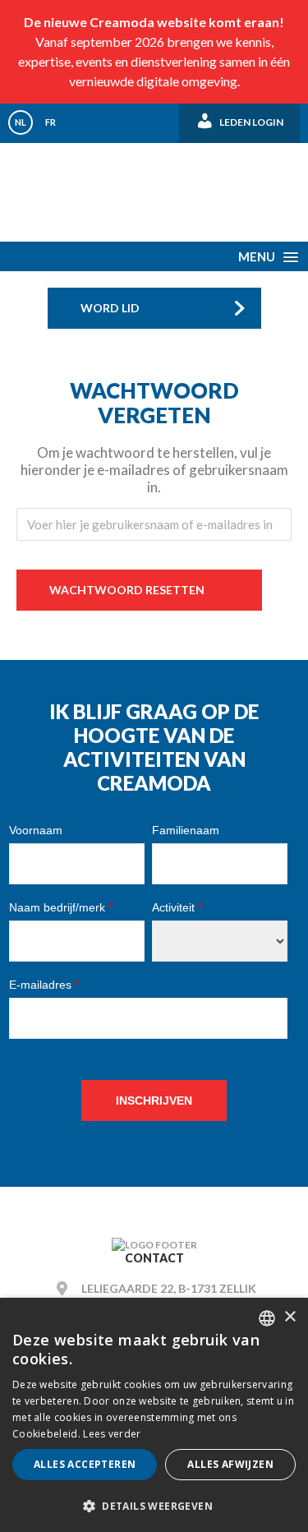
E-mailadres (44, 984)
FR (50, 122)
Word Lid (110, 308)
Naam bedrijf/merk (61, 907)
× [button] (289, 1317)
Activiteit (177, 907)
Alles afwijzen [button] (230, 1464)
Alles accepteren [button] (85, 1464)
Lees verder (111, 1434)
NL (20, 122)
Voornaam (35, 830)
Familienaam (185, 830)
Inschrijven (154, 1100)
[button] (154, 1505)
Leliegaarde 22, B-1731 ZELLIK (168, 1288)
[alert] (154, 1415)
